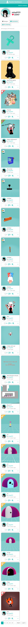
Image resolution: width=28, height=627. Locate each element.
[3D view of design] (12, 57)
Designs (5, 21)
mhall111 (11, 52)
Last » (24, 623)
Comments (15, 21)
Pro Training (6, 24)
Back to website (22, 5)
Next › (18, 623)
